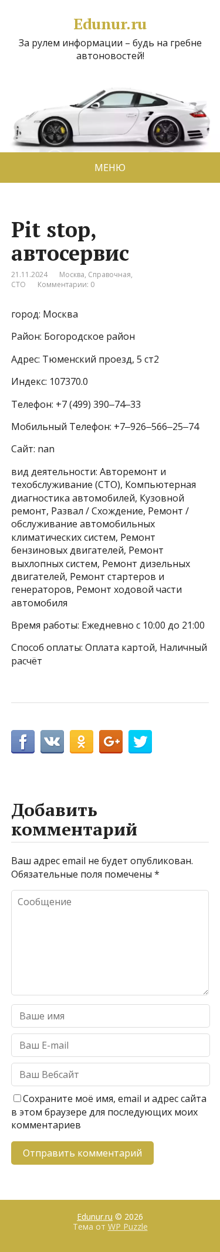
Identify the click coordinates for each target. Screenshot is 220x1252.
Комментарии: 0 (66, 284)
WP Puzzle (128, 1226)
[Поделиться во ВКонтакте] (52, 741)
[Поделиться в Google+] (111, 741)
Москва (71, 274)
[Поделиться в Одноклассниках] (81, 741)
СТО (18, 284)
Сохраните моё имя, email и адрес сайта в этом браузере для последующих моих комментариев (109, 1111)
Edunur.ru (109, 24)
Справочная (109, 274)
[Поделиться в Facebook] (23, 741)
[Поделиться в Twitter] (140, 741)
